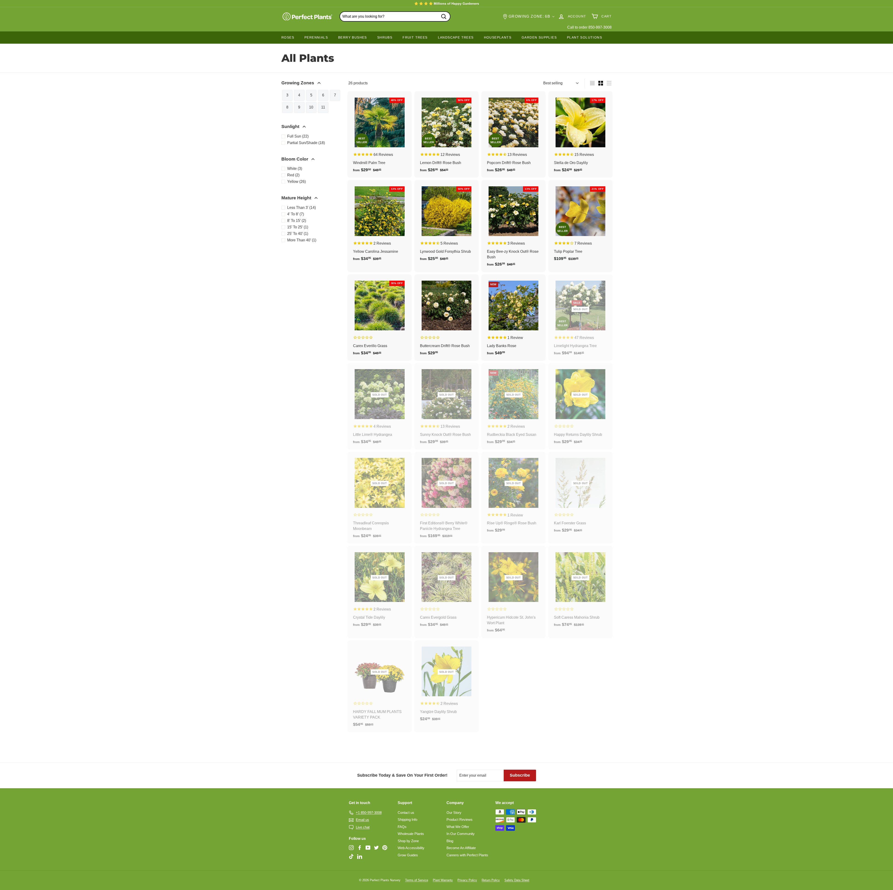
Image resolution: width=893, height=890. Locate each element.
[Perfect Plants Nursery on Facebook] (359, 847)
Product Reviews (459, 819)
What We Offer (457, 827)
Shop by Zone (408, 841)
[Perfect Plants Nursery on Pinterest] (384, 847)
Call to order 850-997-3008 (589, 27)
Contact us (406, 812)
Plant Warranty (443, 880)
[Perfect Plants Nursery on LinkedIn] (359, 856)
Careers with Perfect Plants (467, 855)
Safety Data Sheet (516, 880)
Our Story (453, 812)
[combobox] (395, 16)
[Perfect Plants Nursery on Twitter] (376, 847)
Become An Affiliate (461, 848)
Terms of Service (416, 880)
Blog (449, 841)
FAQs (402, 827)
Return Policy (491, 880)
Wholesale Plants (411, 834)
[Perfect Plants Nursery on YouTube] (368, 847)
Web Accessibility (411, 848)
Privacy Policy (467, 880)
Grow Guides (408, 855)
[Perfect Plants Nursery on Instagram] (351, 847)
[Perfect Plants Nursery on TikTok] (351, 856)
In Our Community (460, 834)
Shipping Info (407, 819)
